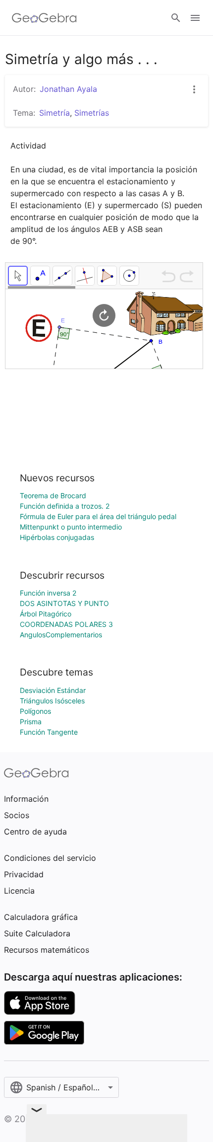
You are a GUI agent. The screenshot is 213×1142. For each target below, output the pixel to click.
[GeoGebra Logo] (44, 18)
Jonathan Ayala (68, 89)
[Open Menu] (195, 18)
